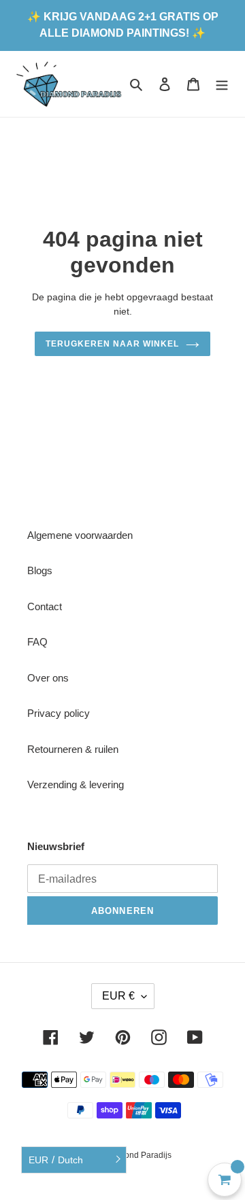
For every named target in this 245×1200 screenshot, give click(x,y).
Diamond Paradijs (138, 1155)
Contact (44, 606)
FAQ (37, 642)
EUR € (118, 996)
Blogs (39, 570)
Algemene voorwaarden (80, 535)
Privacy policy (58, 713)
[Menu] (222, 84)
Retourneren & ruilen (72, 749)
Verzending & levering (75, 784)
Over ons (48, 678)
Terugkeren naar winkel (112, 344)
